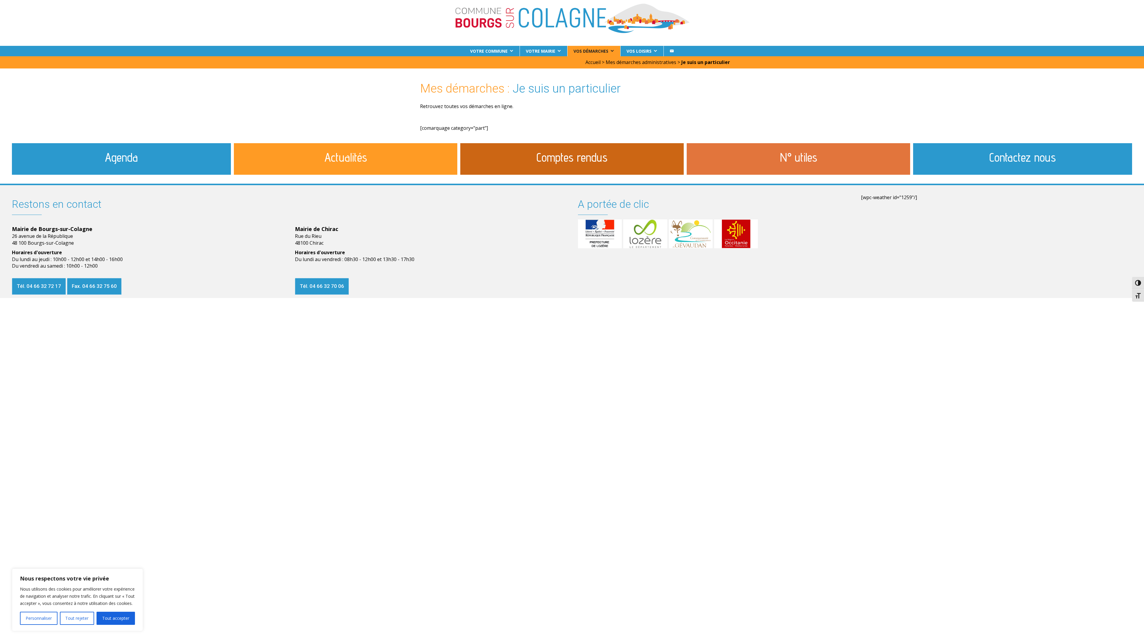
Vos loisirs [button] (639, 51)
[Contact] (672, 51)
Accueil (593, 62)
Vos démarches (590, 51)
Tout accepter (115, 618)
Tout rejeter (76, 618)
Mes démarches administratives (641, 62)
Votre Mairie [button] (540, 51)
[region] (77, 600)
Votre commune (489, 51)
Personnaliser (39, 618)
